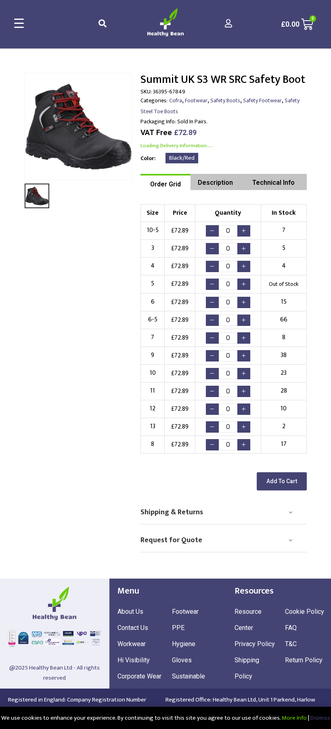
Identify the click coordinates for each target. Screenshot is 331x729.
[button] (282, 481)
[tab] (165, 182)
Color (147, 158)
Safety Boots (225, 100)
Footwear (196, 100)
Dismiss (320, 718)
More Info (294, 718)
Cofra (175, 100)
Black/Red (182, 158)
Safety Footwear (262, 100)
